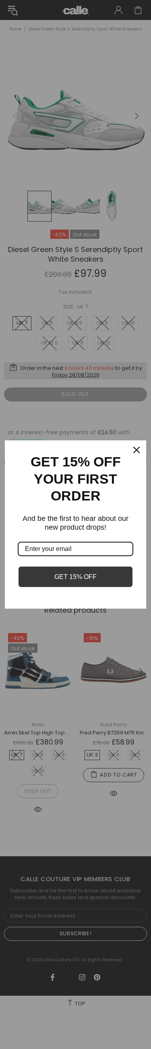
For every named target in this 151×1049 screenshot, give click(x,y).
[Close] (136, 450)
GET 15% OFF (75, 576)
